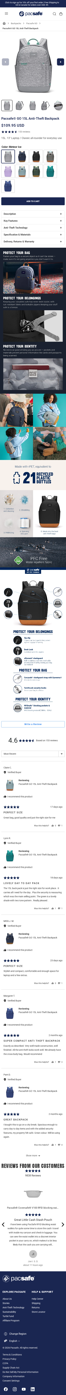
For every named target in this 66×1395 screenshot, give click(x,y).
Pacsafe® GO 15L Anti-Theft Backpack (38, 784)
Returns (36, 1307)
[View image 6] (58, 105)
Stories (6, 1303)
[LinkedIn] (32, 1389)
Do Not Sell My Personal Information (20, 1372)
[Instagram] (15, 1389)
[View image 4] (32, 105)
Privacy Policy (9, 1359)
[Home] (4, 23)
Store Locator (38, 1312)
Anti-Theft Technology (13, 1307)
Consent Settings (11, 1380)
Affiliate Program (11, 1320)
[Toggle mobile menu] (6, 13)
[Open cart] (61, 14)
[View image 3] (19, 105)
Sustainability (9, 1312)
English (13, 1341)
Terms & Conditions (12, 1354)
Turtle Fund (8, 1316)
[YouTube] (24, 1389)
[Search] (54, 14)
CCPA (5, 1363)
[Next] (62, 1224)
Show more (31, 1155)
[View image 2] (6, 105)
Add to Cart (33, 201)
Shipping (36, 1303)
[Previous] (3, 1224)
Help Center (37, 1299)
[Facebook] (6, 1389)
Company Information (14, 1376)
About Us (7, 1299)
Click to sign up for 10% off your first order (24, 2)
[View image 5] (45, 105)
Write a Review (33, 724)
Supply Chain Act (11, 1367)
